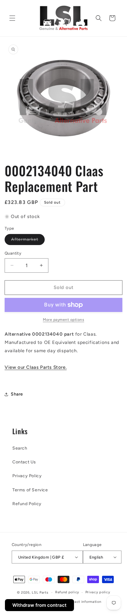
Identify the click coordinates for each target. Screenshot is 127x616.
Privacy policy (97, 592)
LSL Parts (40, 593)
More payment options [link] (63, 320)
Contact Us (24, 462)
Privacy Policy (27, 475)
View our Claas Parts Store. (36, 367)
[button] (12, 18)
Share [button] (17, 394)
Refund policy (67, 592)
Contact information (83, 602)
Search (19, 448)
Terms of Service (30, 490)
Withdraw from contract (39, 605)
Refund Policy (27, 503)
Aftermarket (28, 240)
